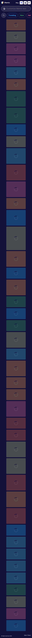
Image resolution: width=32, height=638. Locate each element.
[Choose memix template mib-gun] (16, 577)
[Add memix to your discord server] (21, 2)
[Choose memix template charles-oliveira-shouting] (16, 60)
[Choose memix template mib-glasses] (16, 589)
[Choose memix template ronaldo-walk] (16, 516)
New (22, 15)
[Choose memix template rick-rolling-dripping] (16, 466)
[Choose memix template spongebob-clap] (16, 24)
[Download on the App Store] (25, 2)
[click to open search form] (3, 15)
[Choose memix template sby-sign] (16, 203)
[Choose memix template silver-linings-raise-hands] (16, 435)
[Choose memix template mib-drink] (16, 613)
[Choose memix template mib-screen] (16, 542)
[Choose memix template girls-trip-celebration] (16, 189)
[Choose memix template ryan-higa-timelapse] (16, 449)
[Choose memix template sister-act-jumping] (16, 313)
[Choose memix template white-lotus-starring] (16, 84)
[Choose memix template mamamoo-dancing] (16, 394)
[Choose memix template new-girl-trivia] (16, 72)
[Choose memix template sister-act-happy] (16, 301)
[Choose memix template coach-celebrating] (16, 409)
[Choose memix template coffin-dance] (16, 499)
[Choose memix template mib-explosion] (16, 601)
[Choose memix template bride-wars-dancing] (16, 115)
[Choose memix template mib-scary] (16, 554)
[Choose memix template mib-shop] (16, 530)
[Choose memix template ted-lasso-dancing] (16, 141)
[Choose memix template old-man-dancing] (16, 238)
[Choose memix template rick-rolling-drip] (16, 483)
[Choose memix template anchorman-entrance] (16, 48)
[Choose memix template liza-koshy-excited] (16, 129)
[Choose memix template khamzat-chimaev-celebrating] (16, 218)
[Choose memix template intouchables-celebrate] (16, 156)
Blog (17, 3)
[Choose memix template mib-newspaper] (16, 565)
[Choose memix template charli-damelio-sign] (16, 287)
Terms (25, 635)
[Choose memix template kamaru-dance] (16, 340)
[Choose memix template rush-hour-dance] (16, 325)
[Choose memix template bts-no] (16, 423)
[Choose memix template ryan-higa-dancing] (16, 99)
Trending (12, 15)
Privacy (29, 635)
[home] (5, 2)
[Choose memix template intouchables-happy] (16, 172)
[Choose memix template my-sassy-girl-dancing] (16, 273)
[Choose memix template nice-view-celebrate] (16, 382)
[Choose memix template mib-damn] (16, 625)
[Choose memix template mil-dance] (16, 368)
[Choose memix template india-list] (16, 36)
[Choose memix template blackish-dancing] (16, 259)
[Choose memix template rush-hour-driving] (16, 354)
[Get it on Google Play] (29, 2)
